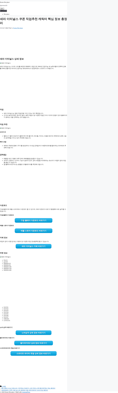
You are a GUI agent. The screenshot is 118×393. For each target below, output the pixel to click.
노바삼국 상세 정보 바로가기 (33, 333)
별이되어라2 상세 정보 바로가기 (33, 343)
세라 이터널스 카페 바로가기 (33, 246)
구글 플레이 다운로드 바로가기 (33, 220)
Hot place (6, 14)
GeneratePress (26, 392)
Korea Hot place (5, 2)
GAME (3, 386)
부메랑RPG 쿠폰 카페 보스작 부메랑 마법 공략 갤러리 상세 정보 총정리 (24, 390)
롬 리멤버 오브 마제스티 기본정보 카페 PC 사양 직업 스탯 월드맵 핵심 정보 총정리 (28, 388)
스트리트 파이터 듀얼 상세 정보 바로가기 (34, 353)
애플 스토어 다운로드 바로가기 (33, 231)
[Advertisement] (33, 43)
